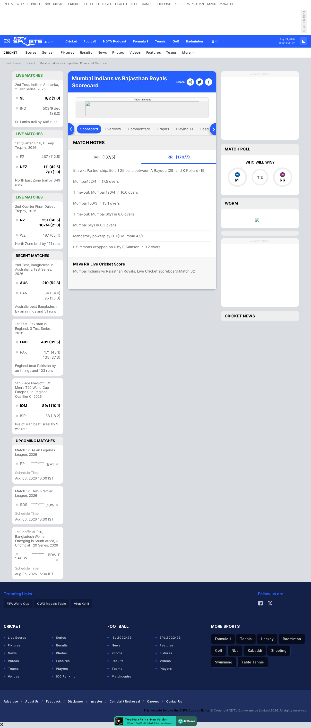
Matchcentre (121, 676)
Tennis (160, 41)
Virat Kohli (81, 603)
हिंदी (47, 4)
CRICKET (74, 4)
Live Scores (17, 637)
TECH (134, 4)
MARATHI (226, 4)
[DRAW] (260, 177)
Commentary (139, 129)
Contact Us (174, 701)
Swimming (223, 662)
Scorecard (89, 129)
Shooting (278, 650)
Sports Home (12, 63)
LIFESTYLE (104, 4)
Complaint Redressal (125, 701)
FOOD (88, 4)
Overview (113, 129)
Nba (235, 650)
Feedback (53, 701)
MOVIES (59, 4)
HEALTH (121, 4)
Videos (135, 52)
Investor (96, 701)
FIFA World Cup (18, 603)
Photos (118, 52)
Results (86, 52)
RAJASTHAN (195, 4)
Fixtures (68, 52)
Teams (171, 52)
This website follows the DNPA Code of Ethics (176, 710)
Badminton (194, 41)
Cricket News (240, 316)
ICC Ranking (66, 676)
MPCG (211, 4)
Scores (31, 52)
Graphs (163, 129)
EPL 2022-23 (170, 637)
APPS (178, 4)
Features (153, 52)
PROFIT (36, 4)
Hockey (267, 639)
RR (178, 157)
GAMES (147, 4)
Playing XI (184, 129)
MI (104, 157)
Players (62, 668)
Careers (153, 701)
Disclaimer (75, 701)
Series (47, 52)
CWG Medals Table (51, 603)
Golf (176, 41)
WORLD (22, 4)
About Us (32, 701)
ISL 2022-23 (122, 637)
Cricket (71, 41)
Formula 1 (140, 41)
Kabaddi (255, 650)
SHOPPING (163, 4)
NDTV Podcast (114, 41)
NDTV (9, 4)
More (187, 52)
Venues (13, 676)
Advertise (11, 701)
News (102, 52)
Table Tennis (253, 662)
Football (90, 41)
